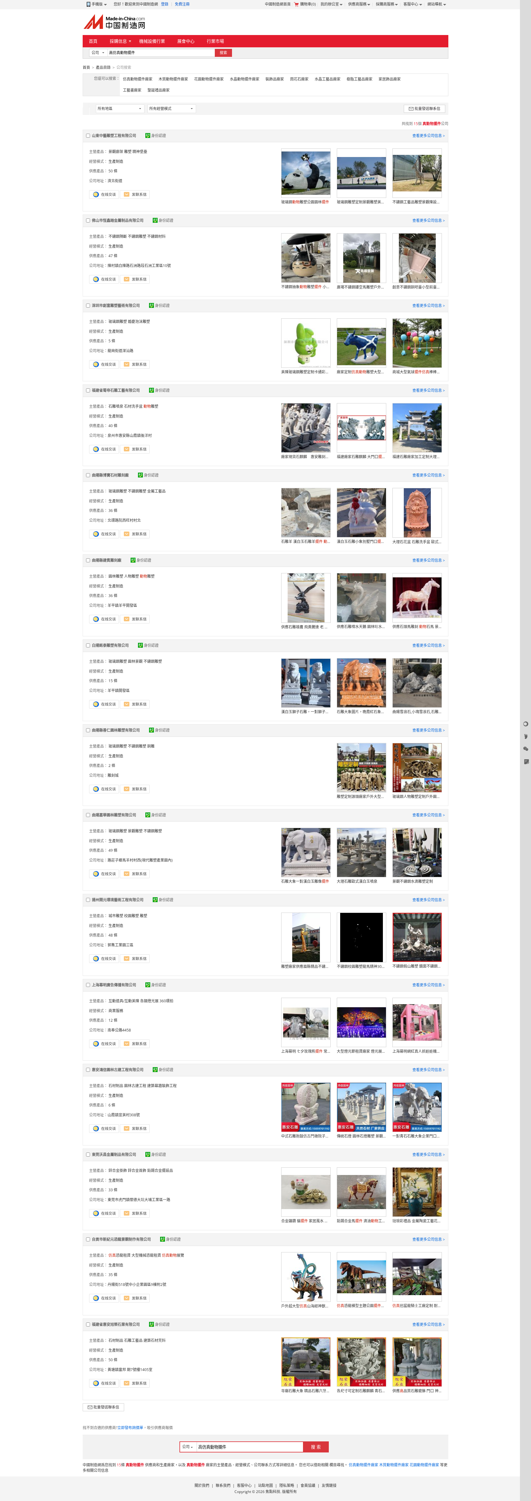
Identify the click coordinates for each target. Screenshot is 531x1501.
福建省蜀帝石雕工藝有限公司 (116, 390)
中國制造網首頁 (278, 4)
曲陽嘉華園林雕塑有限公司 (114, 815)
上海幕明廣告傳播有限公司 (114, 985)
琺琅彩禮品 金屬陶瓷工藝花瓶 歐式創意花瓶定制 (417, 1221)
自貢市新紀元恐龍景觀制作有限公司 (121, 1239)
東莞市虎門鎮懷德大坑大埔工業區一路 (139, 1199)
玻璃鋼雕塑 (117, 321)
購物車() (308, 4)
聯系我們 (223, 1485)
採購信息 (118, 41)
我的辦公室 (330, 4)
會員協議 (308, 1485)
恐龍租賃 (119, 1255)
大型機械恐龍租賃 (146, 1255)
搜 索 (316, 1447)
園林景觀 (135, 661)
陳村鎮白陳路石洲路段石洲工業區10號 (139, 265)
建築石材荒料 (155, 1340)
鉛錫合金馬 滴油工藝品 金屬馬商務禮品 (361, 1221)
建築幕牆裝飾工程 (162, 1085)
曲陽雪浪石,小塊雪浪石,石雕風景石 (417, 711)
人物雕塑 (131, 576)
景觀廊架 (115, 151)
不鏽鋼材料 (156, 236)
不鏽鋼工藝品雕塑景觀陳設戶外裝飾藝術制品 (417, 202)
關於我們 (202, 1485)
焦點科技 (273, 1491)
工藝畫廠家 (132, 90)
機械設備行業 (152, 41)
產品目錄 (103, 67)
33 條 (112, 1190)
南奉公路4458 (119, 1030)
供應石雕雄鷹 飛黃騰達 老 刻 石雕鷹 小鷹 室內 (305, 627)
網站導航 (434, 4)
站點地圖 (265, 1485)
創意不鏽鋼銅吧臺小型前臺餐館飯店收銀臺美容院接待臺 (417, 287)
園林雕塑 (115, 576)
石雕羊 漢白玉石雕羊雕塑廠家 (305, 541)
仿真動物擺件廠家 (137, 79)
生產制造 (115, 161)
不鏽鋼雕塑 (137, 236)
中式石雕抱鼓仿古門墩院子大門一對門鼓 (305, 1136)
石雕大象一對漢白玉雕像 (305, 881)
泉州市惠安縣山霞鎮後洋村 (130, 435)
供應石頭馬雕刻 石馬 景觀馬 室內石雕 (417, 626)
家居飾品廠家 (390, 79)
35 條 (112, 1274)
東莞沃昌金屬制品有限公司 (114, 1154)
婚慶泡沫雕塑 (139, 321)
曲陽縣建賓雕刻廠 (106, 560)
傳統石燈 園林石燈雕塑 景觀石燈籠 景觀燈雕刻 (361, 1136)
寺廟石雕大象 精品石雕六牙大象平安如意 (305, 1390)
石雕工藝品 (133, 1340)
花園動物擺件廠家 (209, 79)
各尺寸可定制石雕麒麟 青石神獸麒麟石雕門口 (361, 1390)
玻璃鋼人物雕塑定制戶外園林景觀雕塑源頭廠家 (417, 796)
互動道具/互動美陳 (123, 1001)
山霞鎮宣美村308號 (124, 1115)
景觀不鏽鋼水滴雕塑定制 (412, 881)
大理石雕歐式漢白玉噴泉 (357, 881)
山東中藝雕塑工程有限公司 (114, 135)
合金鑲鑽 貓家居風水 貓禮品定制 (305, 1221)
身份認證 (158, 135)
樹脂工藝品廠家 (359, 79)
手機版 (97, 4)
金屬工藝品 (156, 491)
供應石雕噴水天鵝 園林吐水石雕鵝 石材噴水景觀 (361, 626)
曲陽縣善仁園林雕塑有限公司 (116, 730)
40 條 (112, 425)
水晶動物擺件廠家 (244, 79)
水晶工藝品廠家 (327, 79)
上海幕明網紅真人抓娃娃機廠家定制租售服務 (417, 1051)
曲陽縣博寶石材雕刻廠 (110, 475)
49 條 (112, 850)
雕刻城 (113, 775)
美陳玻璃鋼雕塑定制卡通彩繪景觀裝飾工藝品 (305, 372)
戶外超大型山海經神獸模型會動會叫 (305, 1306)
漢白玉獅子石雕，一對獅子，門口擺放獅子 (305, 711)
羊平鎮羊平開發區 (122, 605)
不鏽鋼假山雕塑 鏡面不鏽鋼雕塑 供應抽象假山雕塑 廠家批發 (417, 966)
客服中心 (410, 4)
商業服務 (115, 1010)
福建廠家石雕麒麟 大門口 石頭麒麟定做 (361, 456)
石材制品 (115, 1085)
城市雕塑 (115, 915)
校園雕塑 (131, 915)
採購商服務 (385, 4)
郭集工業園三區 (120, 945)
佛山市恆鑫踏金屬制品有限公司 (118, 220)
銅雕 (151, 746)
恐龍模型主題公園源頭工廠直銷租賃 (361, 1305)
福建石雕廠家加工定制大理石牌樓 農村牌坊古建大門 (417, 456)
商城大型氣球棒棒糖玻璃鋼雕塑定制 (417, 372)
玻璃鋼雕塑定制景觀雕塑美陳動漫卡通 (361, 202)
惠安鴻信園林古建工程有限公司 (118, 1069)
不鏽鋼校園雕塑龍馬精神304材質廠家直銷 (361, 966)
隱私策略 (286, 1485)
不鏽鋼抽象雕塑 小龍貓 (305, 286)
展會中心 (186, 41)
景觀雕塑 (135, 831)
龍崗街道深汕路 (120, 350)
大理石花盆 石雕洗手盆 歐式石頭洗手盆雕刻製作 (417, 541)
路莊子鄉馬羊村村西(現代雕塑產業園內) (140, 860)
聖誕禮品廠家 (159, 90)
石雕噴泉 (115, 406)
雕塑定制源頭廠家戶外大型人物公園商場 (361, 796)
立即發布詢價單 (130, 1427)
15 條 (112, 680)
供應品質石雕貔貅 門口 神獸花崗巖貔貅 (417, 1390)
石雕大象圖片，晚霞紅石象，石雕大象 (361, 711)
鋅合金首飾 (137, 1170)
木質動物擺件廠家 (173, 79)
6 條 (111, 1105)
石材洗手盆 (133, 406)
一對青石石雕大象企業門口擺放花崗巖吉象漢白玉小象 (417, 1136)
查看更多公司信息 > (428, 135)
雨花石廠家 (299, 79)
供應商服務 (357, 4)
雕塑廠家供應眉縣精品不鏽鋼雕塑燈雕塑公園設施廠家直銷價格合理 (305, 966)
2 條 (111, 765)
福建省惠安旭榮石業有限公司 (116, 1324)
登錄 (164, 4)
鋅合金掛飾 (117, 1170)
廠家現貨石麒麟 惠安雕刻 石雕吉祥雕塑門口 (305, 456)
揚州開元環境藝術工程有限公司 (118, 899)
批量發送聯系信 (427, 108)
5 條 (111, 341)
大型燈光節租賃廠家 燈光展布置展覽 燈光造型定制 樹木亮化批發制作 (361, 1051)
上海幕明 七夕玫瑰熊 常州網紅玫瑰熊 (305, 1051)
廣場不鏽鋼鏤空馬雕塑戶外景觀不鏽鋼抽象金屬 (361, 287)
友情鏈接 (329, 1485)
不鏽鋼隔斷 (117, 236)
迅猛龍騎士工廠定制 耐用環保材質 (417, 1305)
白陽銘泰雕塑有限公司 (110, 645)
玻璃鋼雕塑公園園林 (305, 202)
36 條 (112, 510)
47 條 (112, 255)
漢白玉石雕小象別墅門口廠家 (361, 541)
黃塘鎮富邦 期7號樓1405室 (130, 1369)
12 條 (112, 1020)
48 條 (112, 935)
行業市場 (215, 41)
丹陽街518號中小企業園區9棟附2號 (137, 1284)
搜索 (223, 52)
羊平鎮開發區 (119, 690)
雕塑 (151, 406)
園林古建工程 (135, 1085)
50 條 (112, 171)
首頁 (93, 41)
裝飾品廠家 (275, 79)
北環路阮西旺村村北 (124, 520)
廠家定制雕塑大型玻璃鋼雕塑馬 (361, 372)
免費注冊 (182, 4)
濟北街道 (115, 180)
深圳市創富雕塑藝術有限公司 (116, 305)
